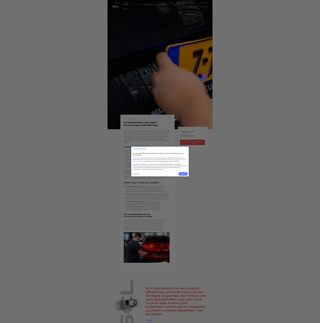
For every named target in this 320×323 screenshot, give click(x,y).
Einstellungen (136, 174)
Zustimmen (183, 174)
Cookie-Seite (176, 159)
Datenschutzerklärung (138, 161)
